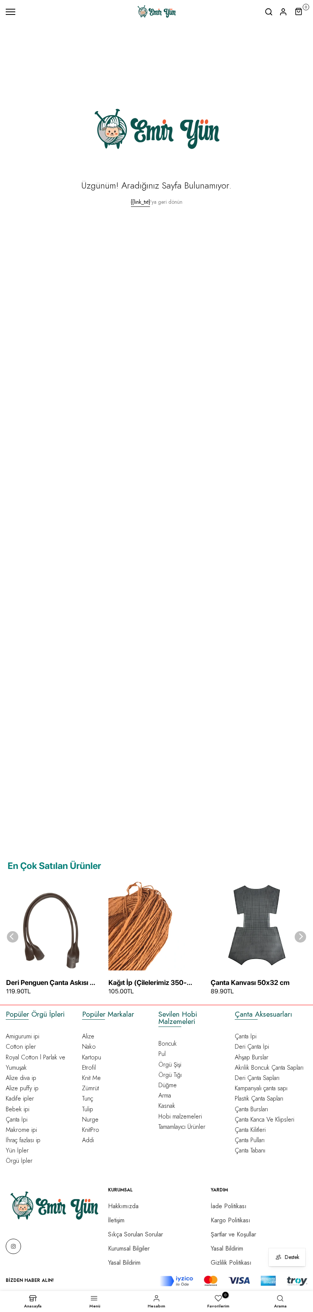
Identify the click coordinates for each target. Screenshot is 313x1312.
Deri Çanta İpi (252, 1046)
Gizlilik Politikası (231, 1262)
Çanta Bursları (251, 1109)
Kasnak (166, 1105)
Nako (89, 1046)
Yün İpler (17, 1150)
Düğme (167, 1085)
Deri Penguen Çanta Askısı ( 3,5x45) (49, 983)
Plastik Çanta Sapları (259, 1098)
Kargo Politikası (230, 1220)
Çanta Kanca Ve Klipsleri (264, 1119)
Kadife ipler (20, 1098)
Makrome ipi (21, 1129)
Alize (88, 1036)
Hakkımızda (123, 1206)
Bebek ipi (17, 1109)
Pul (162, 1053)
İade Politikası (229, 1206)
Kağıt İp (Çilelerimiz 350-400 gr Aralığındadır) (147, 983)
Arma (164, 1095)
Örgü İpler (19, 1160)
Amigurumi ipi (22, 1036)
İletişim (116, 1220)
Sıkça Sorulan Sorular (135, 1234)
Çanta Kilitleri (250, 1129)
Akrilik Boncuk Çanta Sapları (269, 1067)
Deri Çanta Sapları (257, 1077)
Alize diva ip (21, 1077)
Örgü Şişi (169, 1064)
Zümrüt (90, 1088)
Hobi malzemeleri (180, 1116)
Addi (88, 1140)
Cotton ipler (21, 1046)
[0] (299, 12)
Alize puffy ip (22, 1088)
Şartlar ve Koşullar (233, 1234)
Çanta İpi (16, 1119)
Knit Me (91, 1077)
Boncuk (167, 1043)
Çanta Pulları (250, 1140)
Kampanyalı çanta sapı (261, 1088)
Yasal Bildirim (124, 1262)
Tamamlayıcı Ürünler (181, 1126)
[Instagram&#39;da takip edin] (13, 1246)
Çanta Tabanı (250, 1150)
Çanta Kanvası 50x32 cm (250, 982)
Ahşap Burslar (251, 1057)
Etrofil (89, 1067)
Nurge (90, 1119)
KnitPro (90, 1129)
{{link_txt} (140, 202)
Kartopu (91, 1057)
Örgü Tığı (170, 1074)
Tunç (87, 1098)
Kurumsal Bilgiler (129, 1248)
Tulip (87, 1109)
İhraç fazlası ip (23, 1140)
